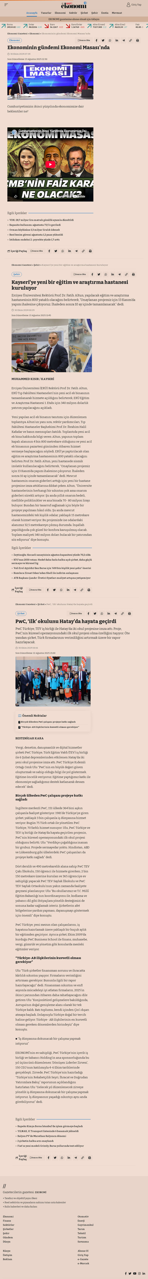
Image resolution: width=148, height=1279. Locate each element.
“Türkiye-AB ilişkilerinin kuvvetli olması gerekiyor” (50, 727)
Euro (52, 24)
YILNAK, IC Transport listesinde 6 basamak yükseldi (48, 1131)
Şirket (41, 604)
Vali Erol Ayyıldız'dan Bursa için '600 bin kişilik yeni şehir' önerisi (52, 568)
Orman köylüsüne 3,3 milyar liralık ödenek (34, 230)
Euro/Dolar (76, 24)
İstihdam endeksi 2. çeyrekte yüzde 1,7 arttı (34, 239)
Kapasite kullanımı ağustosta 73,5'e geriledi (35, 225)
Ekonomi (34, 33)
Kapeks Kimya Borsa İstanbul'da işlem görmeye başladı (50, 1126)
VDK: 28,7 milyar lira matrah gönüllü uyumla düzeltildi (41, 220)
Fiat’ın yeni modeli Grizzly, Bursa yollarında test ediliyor (50, 1146)
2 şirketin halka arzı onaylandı (35, 1141)
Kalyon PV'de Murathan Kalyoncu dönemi (41, 1136)
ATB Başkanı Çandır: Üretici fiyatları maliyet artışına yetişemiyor (52, 578)
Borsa (10, 24)
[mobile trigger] (6, 5)
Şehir (37, 265)
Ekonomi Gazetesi (17, 33)
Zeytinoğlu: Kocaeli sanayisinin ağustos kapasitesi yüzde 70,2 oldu (52, 555)
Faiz (137, 24)
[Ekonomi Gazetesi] (74, 4)
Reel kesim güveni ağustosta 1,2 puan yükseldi (36, 234)
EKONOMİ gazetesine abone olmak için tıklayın (74, 19)
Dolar (31, 24)
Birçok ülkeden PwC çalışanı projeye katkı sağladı (48, 722)
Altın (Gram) (99, 24)
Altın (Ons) (120, 24)
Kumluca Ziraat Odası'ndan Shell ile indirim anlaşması (46, 573)
